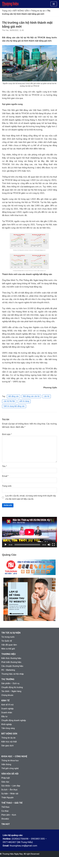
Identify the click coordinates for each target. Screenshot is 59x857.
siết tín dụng (24, 401)
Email (5, 476)
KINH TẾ (5, 700)
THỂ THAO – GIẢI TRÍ (11, 803)
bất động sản (13, 396)
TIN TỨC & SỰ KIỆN (10, 633)
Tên (4, 466)
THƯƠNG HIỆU (8, 654)
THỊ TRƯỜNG (7, 679)
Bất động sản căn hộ (31, 396)
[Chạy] (5, 544)
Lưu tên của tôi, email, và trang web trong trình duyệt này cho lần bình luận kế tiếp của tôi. (30, 497)
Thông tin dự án (38, 10)
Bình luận (7, 434)
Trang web (6, 486)
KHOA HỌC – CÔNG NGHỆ (14, 756)
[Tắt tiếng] (49, 544)
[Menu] (53, 4)
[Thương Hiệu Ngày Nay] (10, 4)
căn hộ (46, 396)
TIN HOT (5, 824)
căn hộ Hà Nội (9, 401)
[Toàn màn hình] (53, 544)
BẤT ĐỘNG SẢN (21, 10)
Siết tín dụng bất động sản (14, 406)
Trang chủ (6, 10)
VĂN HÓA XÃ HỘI (9, 773)
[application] (29, 532)
